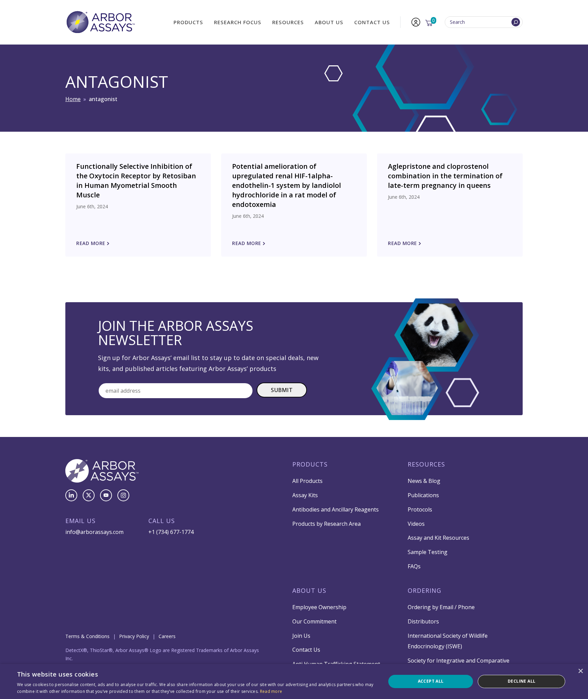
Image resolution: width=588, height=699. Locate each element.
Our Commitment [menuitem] (314, 621)
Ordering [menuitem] (424, 590)
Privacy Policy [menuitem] (134, 636)
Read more (271, 691)
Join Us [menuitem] (301, 635)
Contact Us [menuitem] (372, 22)
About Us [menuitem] (329, 22)
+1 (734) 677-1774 (171, 532)
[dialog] (294, 681)
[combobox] (484, 22)
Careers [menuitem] (167, 636)
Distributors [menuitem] (423, 621)
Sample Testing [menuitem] (427, 552)
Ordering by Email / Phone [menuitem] (441, 607)
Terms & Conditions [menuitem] (87, 636)
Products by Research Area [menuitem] (326, 523)
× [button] (580, 671)
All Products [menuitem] (307, 481)
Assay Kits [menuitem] (305, 495)
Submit (282, 390)
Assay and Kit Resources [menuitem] (438, 537)
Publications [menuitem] (423, 495)
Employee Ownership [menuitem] (319, 607)
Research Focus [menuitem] (237, 22)
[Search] (515, 22)
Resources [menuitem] (288, 22)
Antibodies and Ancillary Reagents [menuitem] (335, 509)
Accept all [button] (431, 681)
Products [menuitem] (188, 22)
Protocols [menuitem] (420, 509)
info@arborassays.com (94, 532)
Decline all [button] (521, 681)
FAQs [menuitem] (414, 566)
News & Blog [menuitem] (424, 481)
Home (73, 99)
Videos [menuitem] (416, 523)
